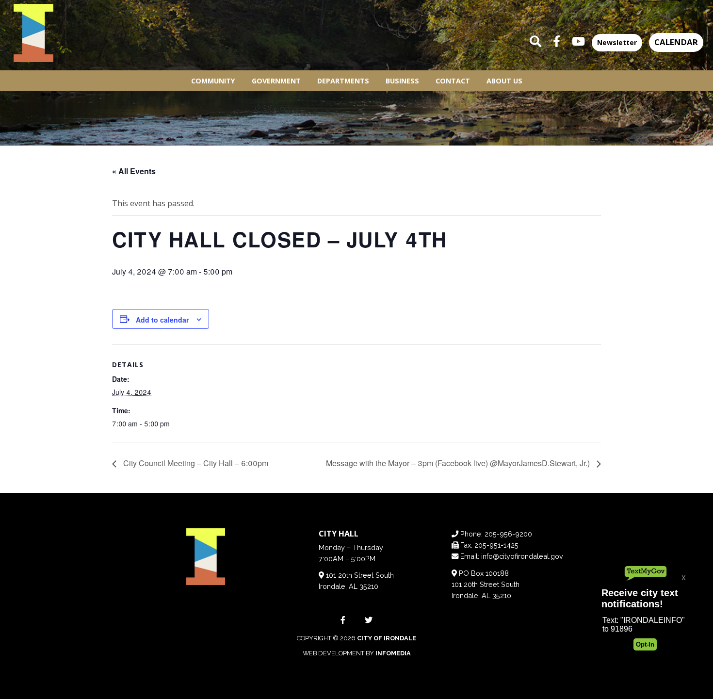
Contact (453, 80)
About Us (504, 80)
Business (402, 80)
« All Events (134, 171)
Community (213, 80)
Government (276, 80)
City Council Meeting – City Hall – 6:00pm (194, 463)
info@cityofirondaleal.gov (522, 556)
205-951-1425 (496, 545)
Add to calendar (162, 320)
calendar (676, 42)
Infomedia (393, 653)
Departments (343, 80)
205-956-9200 (508, 534)
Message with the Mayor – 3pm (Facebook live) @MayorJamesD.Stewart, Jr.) (459, 463)
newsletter (617, 42)
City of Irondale (386, 638)
